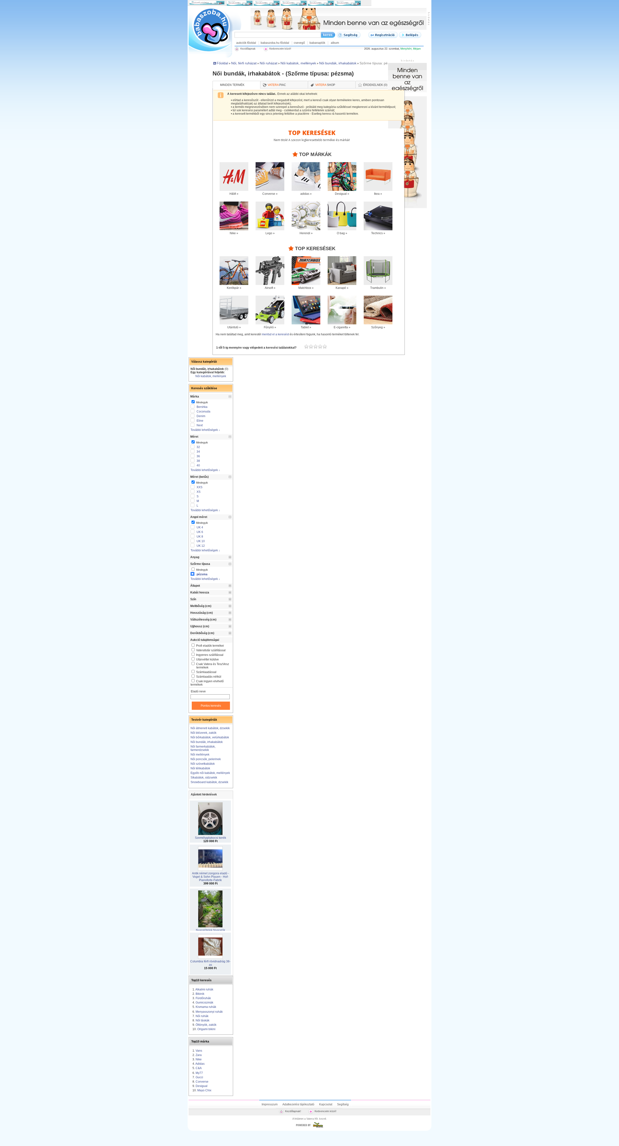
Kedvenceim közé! (325, 1111)
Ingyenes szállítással (209, 655)
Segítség (343, 1104)
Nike (199, 1059)
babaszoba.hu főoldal (275, 43)
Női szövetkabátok (203, 763)
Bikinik (200, 994)
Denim (201, 416)
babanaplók (317, 43)
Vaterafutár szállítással (211, 650)
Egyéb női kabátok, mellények (210, 773)
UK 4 (200, 527)
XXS (199, 487)
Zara (199, 1055)
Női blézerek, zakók (203, 732)
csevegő (299, 43)
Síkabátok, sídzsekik (204, 777)
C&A (199, 1068)
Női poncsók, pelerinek (206, 759)
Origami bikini (206, 1029)
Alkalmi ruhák (204, 989)
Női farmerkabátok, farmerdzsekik (203, 748)
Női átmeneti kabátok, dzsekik (210, 728)
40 (198, 465)
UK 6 (200, 532)
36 (198, 456)
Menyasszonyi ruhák (209, 1011)
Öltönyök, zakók (206, 1024)
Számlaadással (206, 672)
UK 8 (200, 536)
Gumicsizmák (204, 1002)
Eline (200, 420)
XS (198, 492)
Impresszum (270, 1104)
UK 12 (201, 545)
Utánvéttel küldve (207, 659)
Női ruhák (202, 1016)
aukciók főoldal (246, 43)
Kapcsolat (325, 1104)
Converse (202, 1081)
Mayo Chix (204, 1090)
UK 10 (201, 541)
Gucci (199, 1077)
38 (198, 461)
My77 (199, 1073)
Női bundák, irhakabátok (207, 742)
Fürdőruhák (203, 998)
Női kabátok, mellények (210, 376)
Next (200, 425)
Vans (199, 1050)
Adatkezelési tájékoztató (298, 1104)
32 (198, 447)
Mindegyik (201, 402)
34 (198, 451)
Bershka (202, 407)
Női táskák (202, 1020)
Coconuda (203, 411)
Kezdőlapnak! (293, 1111)
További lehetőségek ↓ (205, 430)
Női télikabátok (200, 768)
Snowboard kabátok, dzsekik (209, 782)
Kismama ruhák (206, 1007)
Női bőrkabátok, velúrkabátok (210, 737)
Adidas (200, 1063)
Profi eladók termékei (210, 645)
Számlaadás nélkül (208, 676)
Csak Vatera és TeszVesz (212, 665)
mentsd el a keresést (276, 334)
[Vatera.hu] (309, 1127)
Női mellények (200, 754)
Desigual (201, 1086)
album (335, 43)
